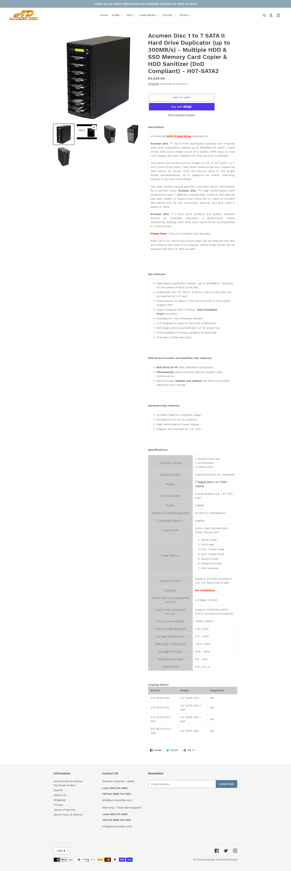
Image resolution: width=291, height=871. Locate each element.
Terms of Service (64, 809)
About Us (60, 795)
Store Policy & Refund (68, 814)
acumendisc (209, 859)
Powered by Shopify (226, 859)
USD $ (61, 850)
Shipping (153, 83)
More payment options (181, 114)
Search (58, 790)
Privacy (58, 804)
